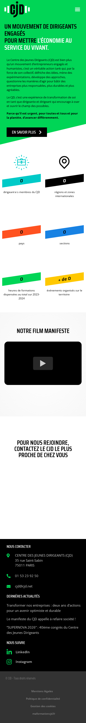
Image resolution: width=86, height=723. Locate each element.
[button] (77, 9)
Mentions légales (42, 691)
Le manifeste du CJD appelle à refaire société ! (41, 619)
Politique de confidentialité (43, 699)
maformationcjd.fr (43, 714)
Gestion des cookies (43, 706)
